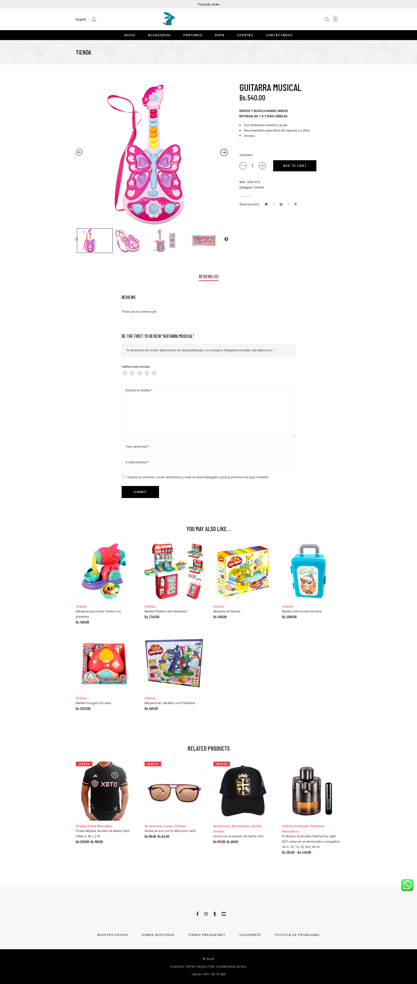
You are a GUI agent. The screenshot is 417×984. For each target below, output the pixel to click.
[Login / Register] (94, 19)
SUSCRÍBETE (250, 935)
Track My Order (209, 4)
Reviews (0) (208, 276)
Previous (76, 239)
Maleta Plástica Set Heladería (166, 611)
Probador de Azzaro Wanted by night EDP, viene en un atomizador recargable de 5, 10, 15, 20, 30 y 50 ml (311, 841)
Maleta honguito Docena (93, 703)
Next (226, 239)
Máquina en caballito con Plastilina (170, 703)
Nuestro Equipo (112, 935)
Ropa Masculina (100, 826)
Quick (210, 958)
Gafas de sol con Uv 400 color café (170, 831)
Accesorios (153, 826)
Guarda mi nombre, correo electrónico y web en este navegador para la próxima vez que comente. (198, 477)
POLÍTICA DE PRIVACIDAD (297, 935)
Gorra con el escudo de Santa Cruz (238, 836)
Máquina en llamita (227, 611)
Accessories (241, 826)
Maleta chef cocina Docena (302, 611)
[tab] (208, 277)
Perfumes (302, 826)
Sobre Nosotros (158, 935)
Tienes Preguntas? (207, 935)
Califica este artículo (136, 366)
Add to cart (294, 166)
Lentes (168, 826)
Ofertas (259, 187)
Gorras (257, 826)
